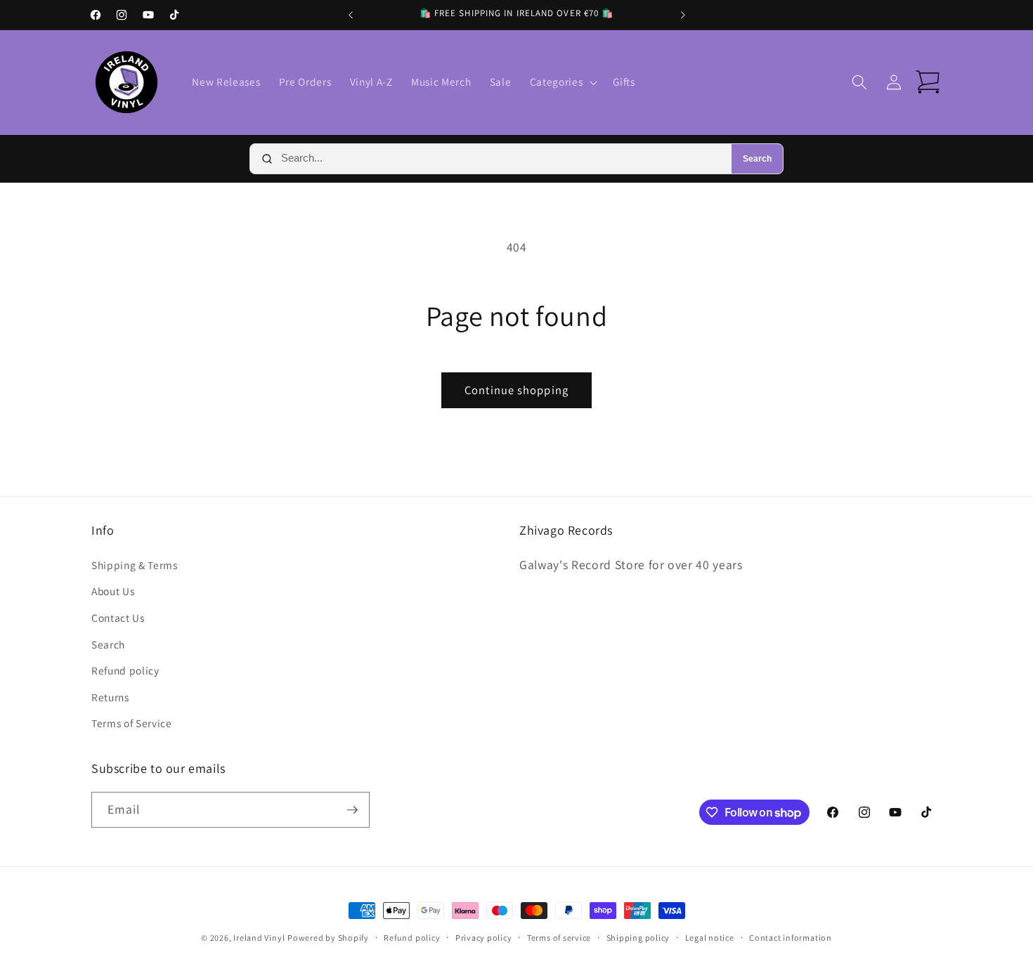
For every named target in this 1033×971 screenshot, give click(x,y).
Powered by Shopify (328, 937)
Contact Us (118, 618)
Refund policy (125, 670)
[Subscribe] (352, 810)
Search (757, 159)
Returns (110, 697)
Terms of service (559, 937)
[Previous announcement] (350, 15)
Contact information (790, 937)
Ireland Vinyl (259, 937)
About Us (112, 591)
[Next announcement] (683, 15)
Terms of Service (131, 723)
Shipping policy (638, 937)
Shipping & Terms (134, 565)
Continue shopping (516, 390)
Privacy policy (483, 937)
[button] (562, 82)
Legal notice (709, 937)
